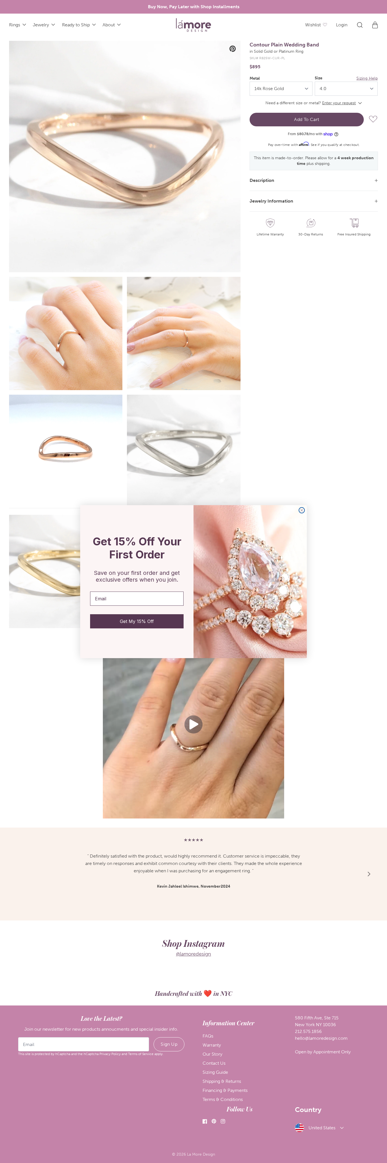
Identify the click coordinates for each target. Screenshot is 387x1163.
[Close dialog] (302, 510)
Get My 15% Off (137, 621)
